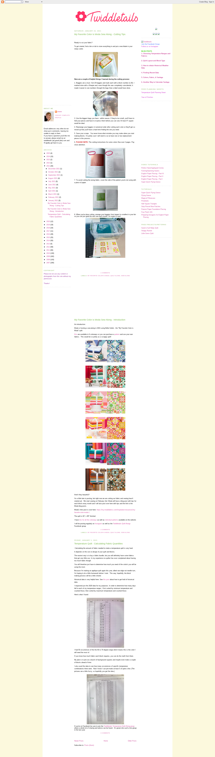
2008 (48, 260)
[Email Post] (110, 272)
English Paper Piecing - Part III (152, 173)
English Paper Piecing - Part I (152, 179)
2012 (48, 247)
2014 (48, 240)
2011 (48, 250)
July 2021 (52, 181)
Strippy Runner (146, 231)
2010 (48, 253)
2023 (48, 160)
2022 (48, 163)
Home (106, 741)
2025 (48, 153)
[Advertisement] (57, 65)
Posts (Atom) (89, 745)
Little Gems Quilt (147, 233)
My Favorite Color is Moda (99, 275)
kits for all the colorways (88, 520)
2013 (48, 244)
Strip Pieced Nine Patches (150, 206)
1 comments (105, 272)
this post (106, 579)
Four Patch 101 (146, 212)
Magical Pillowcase (148, 198)
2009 (48, 256)
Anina (59, 111)
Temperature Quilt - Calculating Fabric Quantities (98, 543)
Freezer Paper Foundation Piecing (153, 209)
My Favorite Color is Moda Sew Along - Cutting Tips (99, 34)
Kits (75, 334)
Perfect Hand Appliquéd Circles (152, 168)
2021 (48, 166)
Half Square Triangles (149, 204)
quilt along (115, 275)
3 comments (105, 529)
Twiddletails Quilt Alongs (122, 524)
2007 (48, 263)
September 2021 (54, 175)
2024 (48, 156)
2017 (48, 231)
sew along (125, 275)
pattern (117, 334)
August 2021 (53, 178)
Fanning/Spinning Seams (150, 171)
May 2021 (52, 188)
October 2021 (53, 172)
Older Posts (132, 741)
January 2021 (53, 200)
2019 (48, 225)
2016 (48, 234)
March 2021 (52, 194)
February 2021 (53, 197)
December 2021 (54, 169)
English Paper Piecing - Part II (152, 176)
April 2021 (52, 191)
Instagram (98, 524)
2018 (48, 228)
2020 (48, 221)
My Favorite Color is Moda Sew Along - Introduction (99, 320)
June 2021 (52, 185)
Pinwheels (145, 201)
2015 (48, 237)
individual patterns (111, 520)
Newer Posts (78, 741)
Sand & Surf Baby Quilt (149, 228)
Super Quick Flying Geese (150, 182)
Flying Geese (146, 195)
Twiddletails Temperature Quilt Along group (119, 726)
